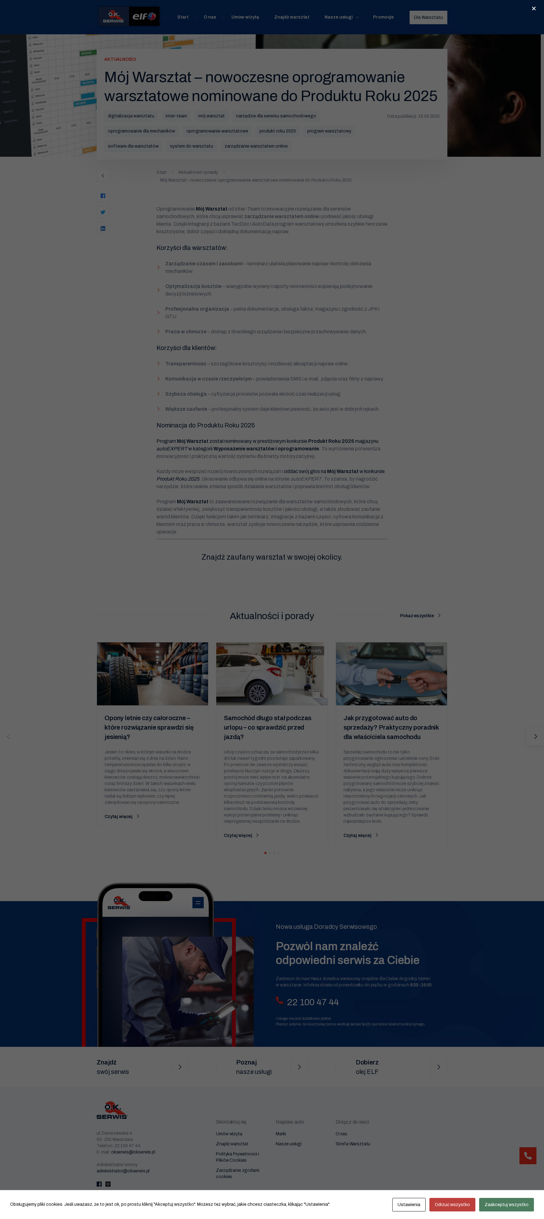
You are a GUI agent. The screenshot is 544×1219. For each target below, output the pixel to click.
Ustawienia (409, 1204)
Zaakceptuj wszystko (506, 1204)
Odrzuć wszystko (452, 1204)
